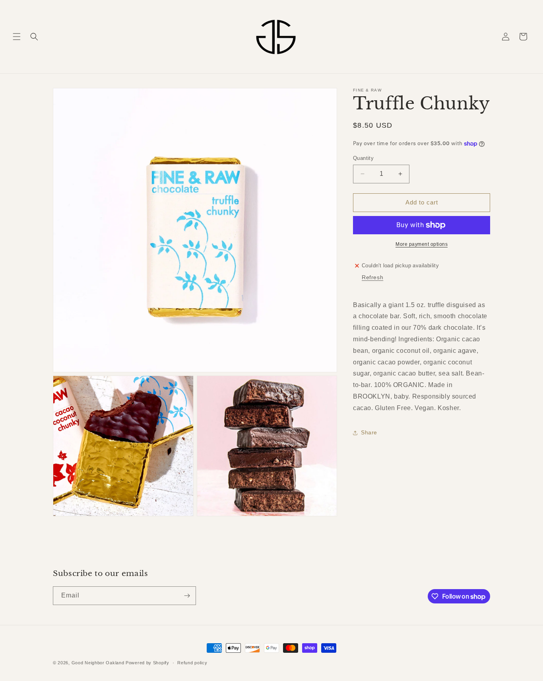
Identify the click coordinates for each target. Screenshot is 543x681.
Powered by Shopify (147, 662)
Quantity (363, 158)
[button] (16, 36)
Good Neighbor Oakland (98, 662)
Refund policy (192, 662)
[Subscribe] (187, 595)
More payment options (422, 244)
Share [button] (369, 432)
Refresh (372, 277)
